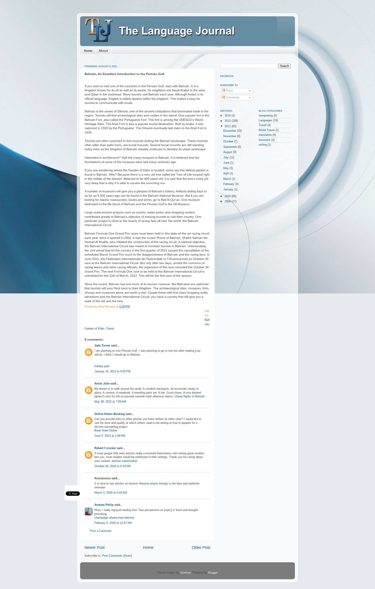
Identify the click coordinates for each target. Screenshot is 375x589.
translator (264, 139)
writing (263, 144)
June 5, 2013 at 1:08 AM (109, 435)
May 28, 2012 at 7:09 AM (110, 401)
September (230, 146)
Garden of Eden (94, 328)
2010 (228, 196)
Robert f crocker (105, 448)
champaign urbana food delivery (114, 517)
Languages (265, 120)
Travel (110, 328)
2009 (228, 201)
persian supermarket (124, 461)
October (228, 141)
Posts (229, 90)
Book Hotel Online (105, 430)
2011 (228, 126)
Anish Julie (102, 383)
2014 (228, 115)
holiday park (102, 366)
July (226, 157)
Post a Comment (100, 530)
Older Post (201, 547)
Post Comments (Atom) (117, 555)
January (228, 189)
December (230, 130)
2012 (228, 120)
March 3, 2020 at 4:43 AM (110, 492)
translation (265, 134)
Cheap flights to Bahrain (189, 396)
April (226, 173)
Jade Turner (102, 345)
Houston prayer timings (153, 483)
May (226, 168)
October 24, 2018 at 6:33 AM (112, 466)
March (227, 178)
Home (88, 50)
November (230, 136)
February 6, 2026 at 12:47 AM (113, 522)
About (103, 50)
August (228, 152)
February (229, 184)
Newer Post (94, 547)
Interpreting (266, 115)
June (226, 162)
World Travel (267, 130)
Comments (232, 97)
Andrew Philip (103, 504)
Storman (185, 572)
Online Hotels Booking (109, 414)
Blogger (212, 572)
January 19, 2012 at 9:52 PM (112, 371)
